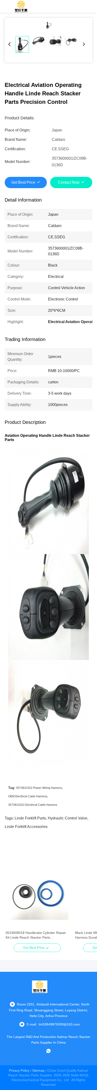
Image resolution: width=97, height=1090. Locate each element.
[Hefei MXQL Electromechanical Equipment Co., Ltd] (21, 6)
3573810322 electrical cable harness (32, 804)
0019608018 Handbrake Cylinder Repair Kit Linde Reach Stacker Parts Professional (36, 935)
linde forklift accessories (26, 827)
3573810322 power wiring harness (39, 788)
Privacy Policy (19, 1070)
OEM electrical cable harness (27, 796)
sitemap (38, 1070)
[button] (11, 905)
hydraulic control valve (67, 818)
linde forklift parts (30, 818)
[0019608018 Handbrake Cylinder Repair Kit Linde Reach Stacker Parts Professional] (37, 896)
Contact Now (69, 182)
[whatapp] (48, 1051)
